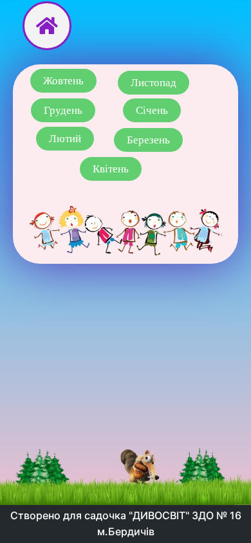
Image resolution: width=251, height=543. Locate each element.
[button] (63, 81)
